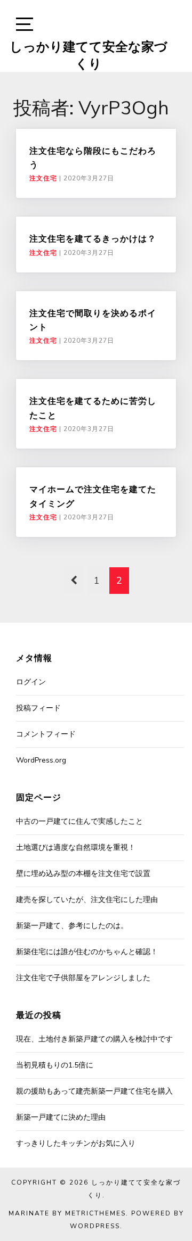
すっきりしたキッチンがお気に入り (75, 1143)
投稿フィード (38, 708)
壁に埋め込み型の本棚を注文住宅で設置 (83, 873)
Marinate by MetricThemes (67, 1213)
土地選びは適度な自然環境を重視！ (75, 847)
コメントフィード (46, 734)
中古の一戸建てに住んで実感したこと (79, 821)
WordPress (95, 1226)
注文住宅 (43, 178)
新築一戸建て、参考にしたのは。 (72, 926)
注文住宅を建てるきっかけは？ (92, 238)
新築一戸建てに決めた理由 (61, 1117)
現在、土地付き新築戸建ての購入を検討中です (94, 1039)
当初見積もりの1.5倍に (54, 1065)
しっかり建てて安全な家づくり (88, 54)
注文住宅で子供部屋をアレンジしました (83, 978)
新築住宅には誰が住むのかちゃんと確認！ (87, 952)
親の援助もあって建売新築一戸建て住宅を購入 (94, 1091)
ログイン (31, 682)
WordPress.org (41, 760)
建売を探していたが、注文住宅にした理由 (87, 900)
